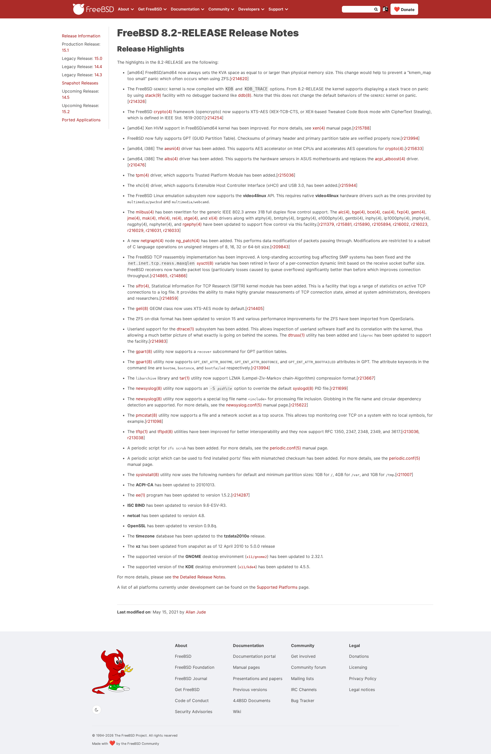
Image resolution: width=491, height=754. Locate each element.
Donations (359, 656)
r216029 (135, 230)
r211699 (339, 388)
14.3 (98, 74)
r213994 (410, 138)
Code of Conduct (192, 700)
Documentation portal (254, 656)
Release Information (81, 35)
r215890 (362, 224)
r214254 (214, 117)
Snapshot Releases (80, 82)
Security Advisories (193, 711)
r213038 (135, 437)
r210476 (137, 164)
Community (219, 9)
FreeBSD (183, 656)
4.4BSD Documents (251, 700)
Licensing (358, 667)
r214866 (178, 275)
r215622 (299, 404)
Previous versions (250, 689)
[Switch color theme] (96, 709)
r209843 (280, 246)
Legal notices (362, 689)
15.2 (66, 111)
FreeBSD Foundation (194, 667)
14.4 (98, 66)
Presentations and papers (257, 678)
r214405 (255, 308)
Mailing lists (302, 678)
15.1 (65, 50)
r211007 (404, 474)
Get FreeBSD (150, 9)
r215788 (362, 128)
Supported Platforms (277, 587)
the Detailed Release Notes (199, 576)
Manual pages (246, 667)
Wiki (237, 711)
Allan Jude (196, 612)
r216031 (153, 230)
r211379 (326, 224)
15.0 (98, 58)
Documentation (185, 9)
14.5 (66, 97)
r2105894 (381, 224)
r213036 (410, 431)
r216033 (171, 230)
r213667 (366, 378)
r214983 (158, 341)
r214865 (159, 275)
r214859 (169, 298)
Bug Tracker (302, 700)
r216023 (419, 224)
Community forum (308, 667)
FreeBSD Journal (191, 678)
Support (276, 9)
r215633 (414, 148)
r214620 (239, 78)
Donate (404, 9)
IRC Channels (304, 689)
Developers (249, 9)
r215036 (286, 175)
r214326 (137, 101)
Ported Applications (81, 119)
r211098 (154, 421)
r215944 (348, 185)
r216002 (401, 224)
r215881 (343, 224)
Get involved (303, 656)
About (124, 9)
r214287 (240, 495)
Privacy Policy (362, 678)
